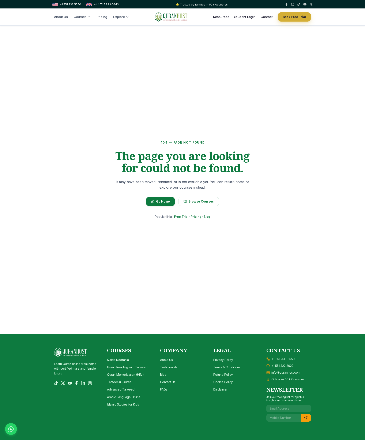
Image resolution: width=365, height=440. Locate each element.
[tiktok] (298, 4)
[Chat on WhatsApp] (11, 429)
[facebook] (286, 4)
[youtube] (304, 4)
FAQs (163, 389)
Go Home (163, 201)
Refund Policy (223, 374)
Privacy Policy (223, 360)
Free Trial (181, 216)
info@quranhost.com (285, 372)
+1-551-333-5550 (283, 359)
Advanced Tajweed (121, 389)
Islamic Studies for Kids (123, 404)
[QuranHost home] (171, 17)
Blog (207, 216)
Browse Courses (201, 201)
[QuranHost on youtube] (70, 383)
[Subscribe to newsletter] (306, 418)
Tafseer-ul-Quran (119, 382)
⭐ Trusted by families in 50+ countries (202, 4)
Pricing (102, 17)
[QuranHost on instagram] (90, 383)
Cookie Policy (223, 382)
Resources (221, 17)
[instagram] (292, 4)
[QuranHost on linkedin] (83, 383)
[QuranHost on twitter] (63, 383)
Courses (80, 17)
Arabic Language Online (123, 397)
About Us (61, 17)
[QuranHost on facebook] (76, 383)
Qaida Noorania (118, 360)
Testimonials (168, 367)
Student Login (245, 17)
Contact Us (167, 382)
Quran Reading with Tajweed (127, 367)
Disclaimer (220, 389)
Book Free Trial (294, 17)
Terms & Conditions (226, 367)
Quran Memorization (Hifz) (125, 374)
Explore (119, 17)
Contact (267, 17)
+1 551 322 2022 (282, 365)
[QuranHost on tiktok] (56, 383)
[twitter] (311, 4)
